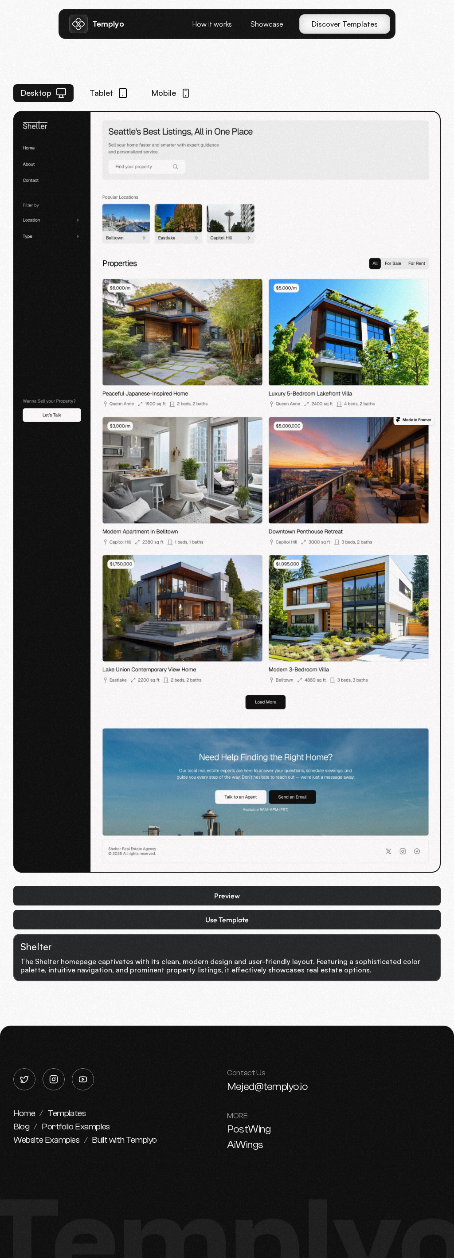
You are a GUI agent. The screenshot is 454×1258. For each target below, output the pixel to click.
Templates (66, 1113)
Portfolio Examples (76, 1126)
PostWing (248, 1129)
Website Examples (46, 1140)
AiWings (245, 1145)
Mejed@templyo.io (267, 1087)
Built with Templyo (124, 1140)
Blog (21, 1126)
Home (24, 1113)
